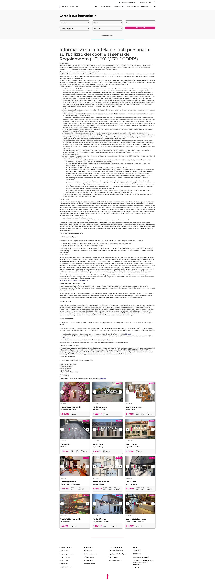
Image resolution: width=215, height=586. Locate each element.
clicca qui (103, 378)
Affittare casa (88, 550)
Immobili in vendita (106, 6)
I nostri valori (144, 6)
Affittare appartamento (90, 554)
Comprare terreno (65, 557)
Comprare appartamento (67, 554)
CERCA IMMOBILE (140, 28)
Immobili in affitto (118, 6)
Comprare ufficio (64, 564)
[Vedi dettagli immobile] (75, 392)
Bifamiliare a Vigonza (115, 560)
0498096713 (143, 2)
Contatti (153, 6)
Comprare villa (64, 560)
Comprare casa (64, 550)
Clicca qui (128, 334)
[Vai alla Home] (69, 7)
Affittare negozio (89, 557)
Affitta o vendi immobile (132, 6)
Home (96, 6)
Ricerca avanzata (107, 36)
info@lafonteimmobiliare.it (128, 2)
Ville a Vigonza (113, 557)
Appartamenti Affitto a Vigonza (118, 554)
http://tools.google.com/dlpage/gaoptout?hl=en (74, 280)
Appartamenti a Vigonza (116, 550)
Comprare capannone (66, 567)
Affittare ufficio (88, 560)
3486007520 (137, 550)
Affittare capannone (89, 564)
